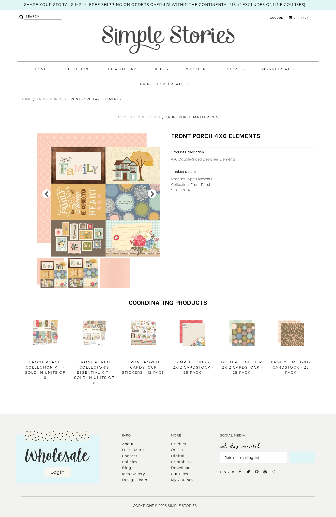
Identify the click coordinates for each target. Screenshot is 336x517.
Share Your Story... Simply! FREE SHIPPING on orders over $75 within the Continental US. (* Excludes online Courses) (164, 4)
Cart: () (300, 17)
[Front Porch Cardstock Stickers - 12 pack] (143, 353)
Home (40, 69)
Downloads (182, 468)
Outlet (177, 450)
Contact (129, 456)
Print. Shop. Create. (162, 84)
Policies (129, 462)
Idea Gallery (122, 69)
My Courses (182, 480)
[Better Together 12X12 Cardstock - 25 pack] (241, 353)
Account (277, 17)
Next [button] (152, 193)
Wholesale (198, 69)
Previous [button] (46, 193)
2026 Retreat (276, 69)
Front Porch (50, 99)
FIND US (227, 472)
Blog (158, 69)
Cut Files (179, 474)
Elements (204, 179)
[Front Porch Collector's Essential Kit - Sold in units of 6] (94, 353)
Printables (181, 462)
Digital (177, 456)
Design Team (134, 480)
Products (180, 444)
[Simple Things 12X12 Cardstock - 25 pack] (192, 353)
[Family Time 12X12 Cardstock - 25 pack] (290, 353)
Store (233, 69)
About (128, 444)
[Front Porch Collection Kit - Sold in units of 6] (45, 353)
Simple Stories (182, 505)
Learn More (133, 450)
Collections (77, 69)
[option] (99, 195)
